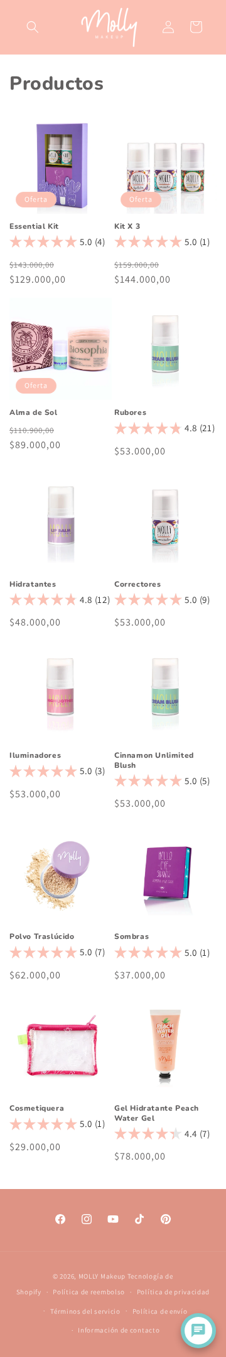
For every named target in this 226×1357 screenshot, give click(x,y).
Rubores (130, 412)
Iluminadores (35, 755)
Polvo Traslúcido (42, 936)
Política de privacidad (173, 1291)
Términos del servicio (85, 1311)
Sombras (131, 936)
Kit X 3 (127, 226)
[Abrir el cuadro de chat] (198, 1330)
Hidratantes (32, 584)
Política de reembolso (89, 1291)
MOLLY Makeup (102, 1276)
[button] (32, 27)
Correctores (137, 584)
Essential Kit (34, 226)
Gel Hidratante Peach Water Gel (156, 1113)
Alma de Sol (33, 412)
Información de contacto (118, 1330)
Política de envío (160, 1311)
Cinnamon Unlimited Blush (154, 760)
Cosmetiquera (36, 1108)
